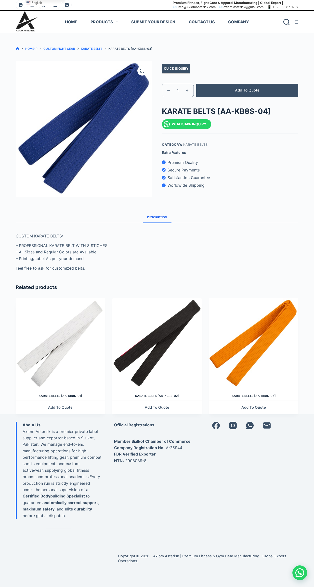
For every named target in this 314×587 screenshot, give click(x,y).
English (36, 3)
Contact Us (202, 21)
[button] (299, 572)
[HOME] (17, 49)
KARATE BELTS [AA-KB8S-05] (254, 396)
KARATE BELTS (195, 144)
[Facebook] (216, 425)
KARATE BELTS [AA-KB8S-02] (157, 396)
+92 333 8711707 (285, 7)
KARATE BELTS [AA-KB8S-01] (60, 396)
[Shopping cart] (296, 22)
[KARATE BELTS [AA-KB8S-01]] (60, 343)
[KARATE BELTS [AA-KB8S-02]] (157, 343)
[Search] (286, 22)
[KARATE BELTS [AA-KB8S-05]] (253, 343)
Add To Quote (247, 90)
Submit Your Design (153, 21)
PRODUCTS (102, 21)
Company (238, 21)
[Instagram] (233, 425)
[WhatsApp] (21, 5)
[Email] (267, 425)
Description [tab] (157, 217)
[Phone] (67, 5)
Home (71, 21)
